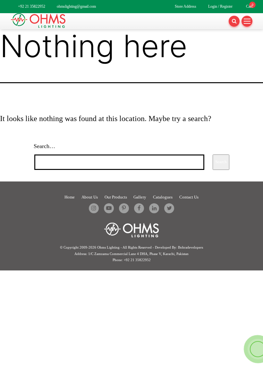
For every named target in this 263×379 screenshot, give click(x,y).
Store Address (185, 6)
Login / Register (220, 6)
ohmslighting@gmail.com (76, 6)
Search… (44, 146)
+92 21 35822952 (31, 6)
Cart (249, 6)
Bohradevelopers (190, 247)
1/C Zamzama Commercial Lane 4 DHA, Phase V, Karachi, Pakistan (138, 254)
